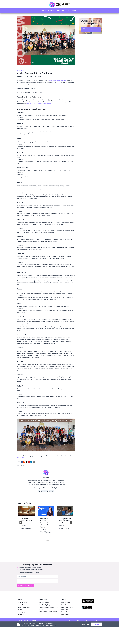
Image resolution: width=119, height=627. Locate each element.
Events (20, 609)
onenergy (46, 477)
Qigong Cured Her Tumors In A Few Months (65, 521)
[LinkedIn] (31, 462)
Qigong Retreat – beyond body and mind (48, 612)
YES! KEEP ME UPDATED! (25, 585)
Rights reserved (72, 621)
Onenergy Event (21, 70)
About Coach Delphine (24, 607)
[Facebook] (22, 462)
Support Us (74, 10)
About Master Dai (22, 605)
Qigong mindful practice (67, 607)
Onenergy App (22, 612)
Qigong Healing (21, 465)
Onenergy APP (20, 457)
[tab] (45, 540)
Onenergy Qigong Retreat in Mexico (56, 80)
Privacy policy (81, 621)
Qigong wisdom (64, 605)
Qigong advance (65, 614)
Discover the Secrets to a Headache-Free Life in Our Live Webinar (45, 523)
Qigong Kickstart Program (46, 602)
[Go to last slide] (20, 522)
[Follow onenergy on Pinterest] (52, 491)
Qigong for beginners (66, 602)
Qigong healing (64, 609)
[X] (26, 462)
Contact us (99, 621)
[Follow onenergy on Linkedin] (50, 491)
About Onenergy (22, 602)
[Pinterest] (29, 462)
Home (44, 10)
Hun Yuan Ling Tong (44, 605)
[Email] (34, 462)
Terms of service (90, 621)
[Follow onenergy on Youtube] (47, 491)
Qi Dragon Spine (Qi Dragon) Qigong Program (48, 608)
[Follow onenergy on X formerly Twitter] (42, 491)
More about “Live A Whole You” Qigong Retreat (39, 103)
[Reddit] (24, 462)
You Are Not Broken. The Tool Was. (26, 521)
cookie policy (53, 625)
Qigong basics (64, 612)
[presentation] (26, 510)
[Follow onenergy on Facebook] (39, 491)
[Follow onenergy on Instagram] (44, 491)
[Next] (71, 522)
